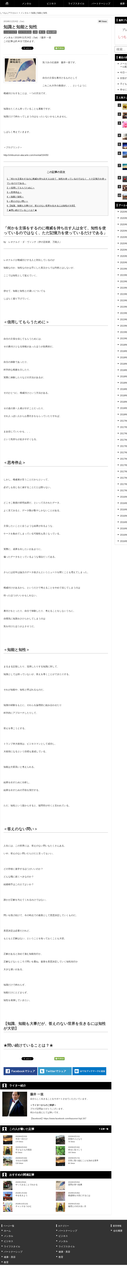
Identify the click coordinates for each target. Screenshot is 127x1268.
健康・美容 (9, 1257)
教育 (6, 1262)
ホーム (7, 3)
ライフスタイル (76, 3)
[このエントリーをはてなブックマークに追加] (89, 1071)
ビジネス (51, 3)
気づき (42, 32)
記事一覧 (104, 1129)
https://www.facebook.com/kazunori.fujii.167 (65, 1118)
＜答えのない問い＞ (17, 201)
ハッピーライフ (10, 32)
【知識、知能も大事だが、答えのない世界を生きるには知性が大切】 (41, 205)
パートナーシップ (101, 3)
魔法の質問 (51, 32)
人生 (35, 32)
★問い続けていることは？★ (22, 210)
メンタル (26, 3)
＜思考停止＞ (14, 192)
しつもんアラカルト (9, 13)
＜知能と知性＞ (15, 196)
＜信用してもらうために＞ (21, 187)
